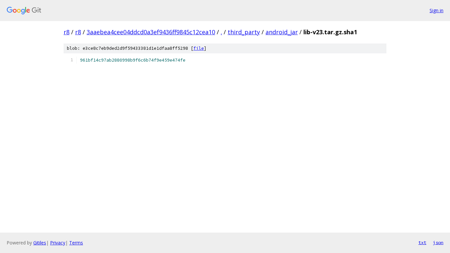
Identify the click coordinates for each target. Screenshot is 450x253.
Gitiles (39, 242)
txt (422, 242)
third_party (244, 32)
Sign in (436, 10)
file (198, 48)
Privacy (57, 242)
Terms (76, 242)
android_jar (282, 32)
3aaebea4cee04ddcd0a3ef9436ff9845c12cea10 (151, 32)
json (438, 242)
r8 (67, 32)
